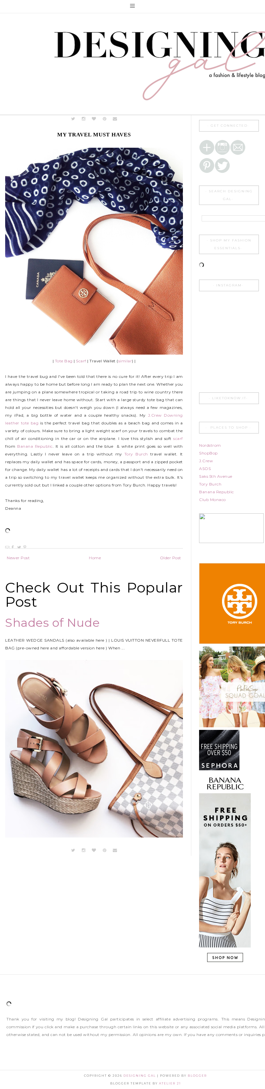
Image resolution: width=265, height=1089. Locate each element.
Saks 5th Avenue (215, 476)
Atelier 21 (170, 1083)
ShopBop (208, 453)
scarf (178, 438)
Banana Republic (35, 446)
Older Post (170, 557)
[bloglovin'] (94, 118)
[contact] (115, 118)
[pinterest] (104, 118)
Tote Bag (64, 360)
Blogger (197, 1075)
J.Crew (206, 460)
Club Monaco (212, 499)
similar (125, 360)
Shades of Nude (52, 622)
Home (95, 557)
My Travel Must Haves (94, 135)
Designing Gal (140, 1075)
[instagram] (84, 118)
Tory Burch (136, 454)
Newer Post (18, 557)
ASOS (205, 468)
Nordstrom (210, 445)
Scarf (81, 360)
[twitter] (73, 118)
